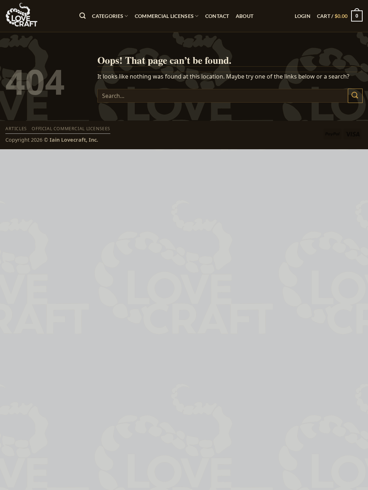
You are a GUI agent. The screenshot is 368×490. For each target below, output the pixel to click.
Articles (16, 129)
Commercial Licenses (164, 16)
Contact (217, 16)
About (244, 16)
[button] (302, 16)
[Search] (82, 16)
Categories (107, 16)
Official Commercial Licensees (71, 129)
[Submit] (355, 96)
